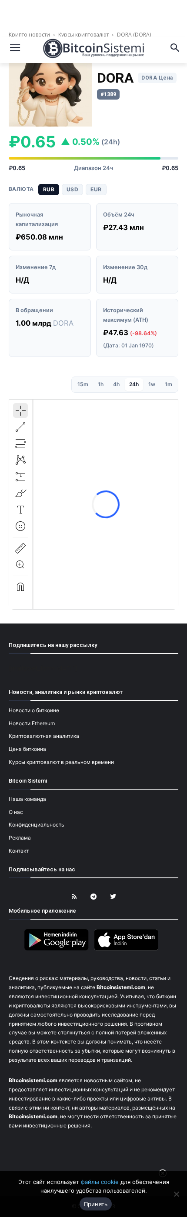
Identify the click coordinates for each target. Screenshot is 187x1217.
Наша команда (27, 799)
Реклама (20, 837)
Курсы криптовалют (83, 34)
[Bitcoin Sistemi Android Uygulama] (59, 949)
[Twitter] (113, 896)
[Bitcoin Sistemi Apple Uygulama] (128, 949)
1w (151, 384)
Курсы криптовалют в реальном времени (61, 762)
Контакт (19, 850)
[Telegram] (93, 896)
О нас (16, 812)
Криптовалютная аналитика (44, 736)
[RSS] (74, 896)
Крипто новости (30, 34)
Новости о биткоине (34, 710)
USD (72, 189)
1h (101, 384)
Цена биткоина (27, 749)
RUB (48, 189)
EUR (95, 189)
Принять (96, 1203)
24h (134, 384)
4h (116, 384)
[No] (176, 1194)
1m (168, 384)
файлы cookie (100, 1181)
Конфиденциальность (36, 824)
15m (82, 384)
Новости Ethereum (32, 723)
